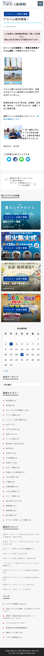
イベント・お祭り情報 (17, 14)
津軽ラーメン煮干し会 (14, 632)
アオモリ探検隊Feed (14, 637)
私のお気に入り (11, 501)
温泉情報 (9, 510)
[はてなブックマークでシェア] (27, 159)
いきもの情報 (11, 491)
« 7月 (5, 371)
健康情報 (9, 506)
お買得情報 (10, 486)
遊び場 (8, 448)
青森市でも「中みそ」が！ (13, 570)
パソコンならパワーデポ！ (16, 623)
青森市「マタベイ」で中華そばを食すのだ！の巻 (21, 534)
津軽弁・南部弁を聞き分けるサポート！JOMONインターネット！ (19, 617)
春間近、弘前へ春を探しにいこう (19, 283)
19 (22, 354)
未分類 (8, 405)
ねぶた (8, 424)
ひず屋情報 (10, 458)
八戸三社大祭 (11, 429)
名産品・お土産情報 (13, 472)
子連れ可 (9, 453)
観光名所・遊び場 (12, 444)
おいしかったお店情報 (14, 410)
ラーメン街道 (11, 439)
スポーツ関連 (11, 467)
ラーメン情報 (11, 415)
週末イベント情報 (12, 221)
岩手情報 (9, 400)
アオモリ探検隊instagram (16, 604)
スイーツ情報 (11, 496)
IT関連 (8, 482)
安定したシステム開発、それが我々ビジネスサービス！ (22, 610)
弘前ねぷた (10, 434)
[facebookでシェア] (15, 159)
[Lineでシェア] (21, 159)
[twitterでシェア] (8, 159)
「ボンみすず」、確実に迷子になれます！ (18, 563)
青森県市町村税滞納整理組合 (16, 628)
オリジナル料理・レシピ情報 (16, 520)
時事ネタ (9, 463)
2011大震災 (10, 477)
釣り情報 (9, 515)
